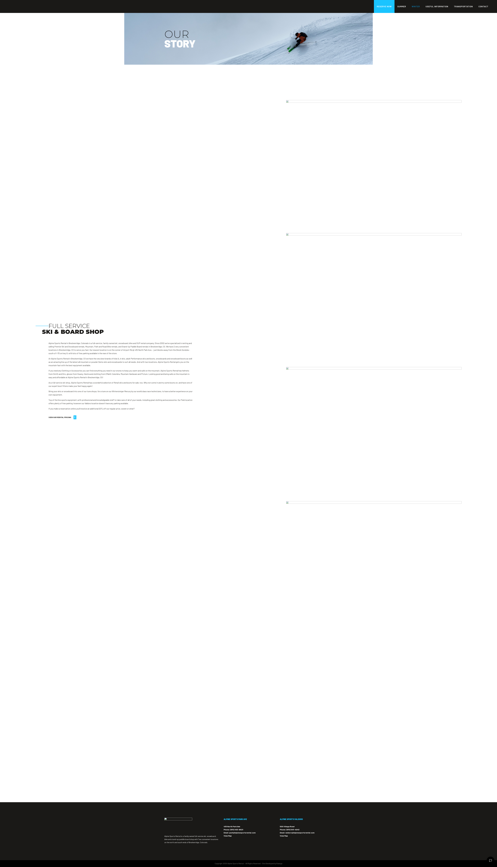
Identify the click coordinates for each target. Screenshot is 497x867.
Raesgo (279, 863)
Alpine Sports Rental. (235, 863)
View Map (228, 836)
